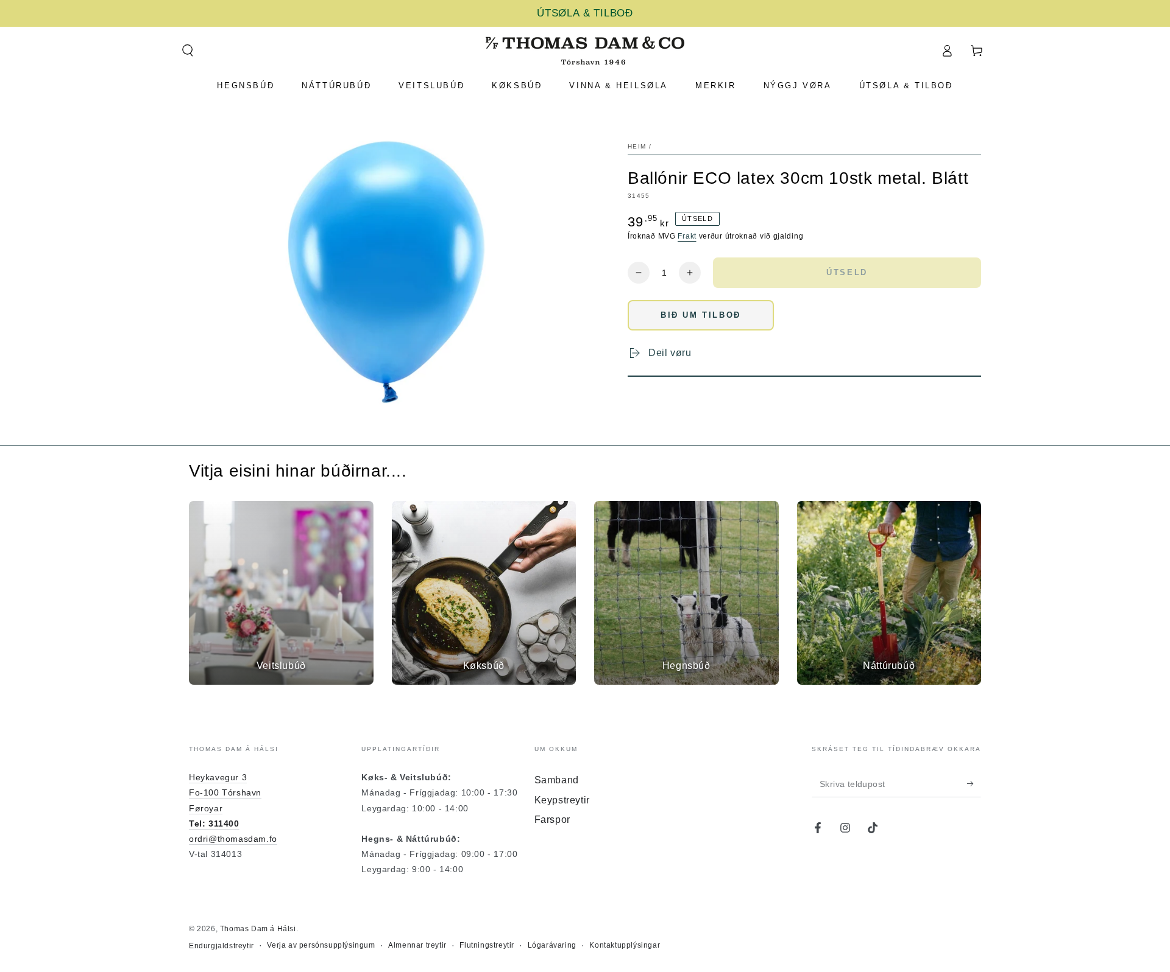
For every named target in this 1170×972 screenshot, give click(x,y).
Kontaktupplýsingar (624, 945)
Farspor (552, 819)
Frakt (687, 236)
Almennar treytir (417, 945)
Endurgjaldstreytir (221, 946)
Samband (556, 780)
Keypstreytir (562, 800)
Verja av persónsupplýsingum (321, 945)
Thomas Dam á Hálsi (258, 929)
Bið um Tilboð (701, 315)
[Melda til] (974, 783)
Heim (637, 146)
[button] (187, 50)
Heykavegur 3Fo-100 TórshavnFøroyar (225, 792)
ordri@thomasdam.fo (233, 839)
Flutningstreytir (486, 945)
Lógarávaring (552, 945)
